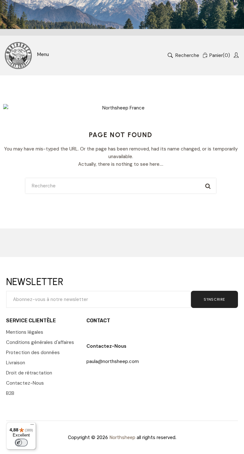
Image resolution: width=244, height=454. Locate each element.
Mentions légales (24, 332)
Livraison (15, 363)
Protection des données (33, 352)
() (219, 55)
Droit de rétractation (29, 373)
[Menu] (32, 426)
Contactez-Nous (25, 383)
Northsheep (122, 437)
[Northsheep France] (18, 55)
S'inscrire (214, 299)
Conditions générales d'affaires (40, 342)
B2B (10, 393)
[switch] (21, 442)
